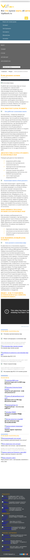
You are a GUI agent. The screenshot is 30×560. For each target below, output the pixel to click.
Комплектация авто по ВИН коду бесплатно (15, 382)
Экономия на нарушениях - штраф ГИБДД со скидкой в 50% (17, 516)
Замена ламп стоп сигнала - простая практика (13, 445)
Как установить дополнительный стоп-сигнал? (14, 440)
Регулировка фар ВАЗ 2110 (8, 356)
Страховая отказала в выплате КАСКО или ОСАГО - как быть (17, 502)
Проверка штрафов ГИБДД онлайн (13, 414)
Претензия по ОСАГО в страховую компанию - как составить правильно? (16, 509)
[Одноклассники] (23, 554)
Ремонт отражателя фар (10, 364)
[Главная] (7, 7)
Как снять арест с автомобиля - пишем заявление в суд (18, 547)
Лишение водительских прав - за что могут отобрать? (18, 535)
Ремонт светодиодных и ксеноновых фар (15, 338)
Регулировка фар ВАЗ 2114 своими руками (15, 371)
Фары (10, 71)
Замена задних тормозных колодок (13, 430)
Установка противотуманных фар (13, 334)
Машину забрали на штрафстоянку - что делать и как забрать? (18, 542)
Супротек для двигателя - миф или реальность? (14, 391)
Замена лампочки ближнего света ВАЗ (11, 454)
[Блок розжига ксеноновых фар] (15, 243)
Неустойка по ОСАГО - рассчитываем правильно (17, 522)
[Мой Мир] (25, 554)
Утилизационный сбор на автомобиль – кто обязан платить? (18, 528)
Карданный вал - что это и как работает (14, 407)
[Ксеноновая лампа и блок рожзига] (15, 180)
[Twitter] (22, 554)
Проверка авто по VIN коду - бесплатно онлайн (13, 400)
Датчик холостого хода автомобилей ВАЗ (12, 421)
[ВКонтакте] (20, 554)
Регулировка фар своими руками (10, 348)
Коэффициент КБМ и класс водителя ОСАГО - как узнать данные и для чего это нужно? (16, 497)
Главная (4, 71)
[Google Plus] (27, 554)
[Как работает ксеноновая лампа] (15, 111)
